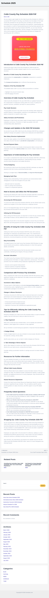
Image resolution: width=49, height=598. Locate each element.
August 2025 (6, 541)
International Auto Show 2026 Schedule (13, 499)
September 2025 (7, 539)
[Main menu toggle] (46, 3)
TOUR (4, 581)
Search (4, 483)
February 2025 (7, 546)
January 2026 (6, 534)
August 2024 (6, 558)
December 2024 (7, 548)
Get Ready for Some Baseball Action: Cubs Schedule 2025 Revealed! (33, 464)
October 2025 (6, 537)
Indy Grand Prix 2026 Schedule (11, 506)
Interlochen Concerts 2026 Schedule (12, 502)
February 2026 (7, 532)
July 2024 (5, 560)
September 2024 (7, 555)
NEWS (5, 467)
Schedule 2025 (8, 3)
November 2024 (7, 551)
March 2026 (6, 530)
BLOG (4, 571)
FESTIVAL (5, 574)
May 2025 (5, 544)
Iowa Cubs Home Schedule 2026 (11, 497)
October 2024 (6, 553)
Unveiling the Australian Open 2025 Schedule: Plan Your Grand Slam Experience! (13, 464)
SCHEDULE (6, 578)
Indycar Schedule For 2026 (10, 504)
